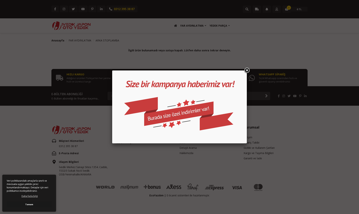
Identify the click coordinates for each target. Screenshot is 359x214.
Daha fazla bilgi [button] (30, 196)
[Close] (246, 70)
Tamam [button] (29, 204)
